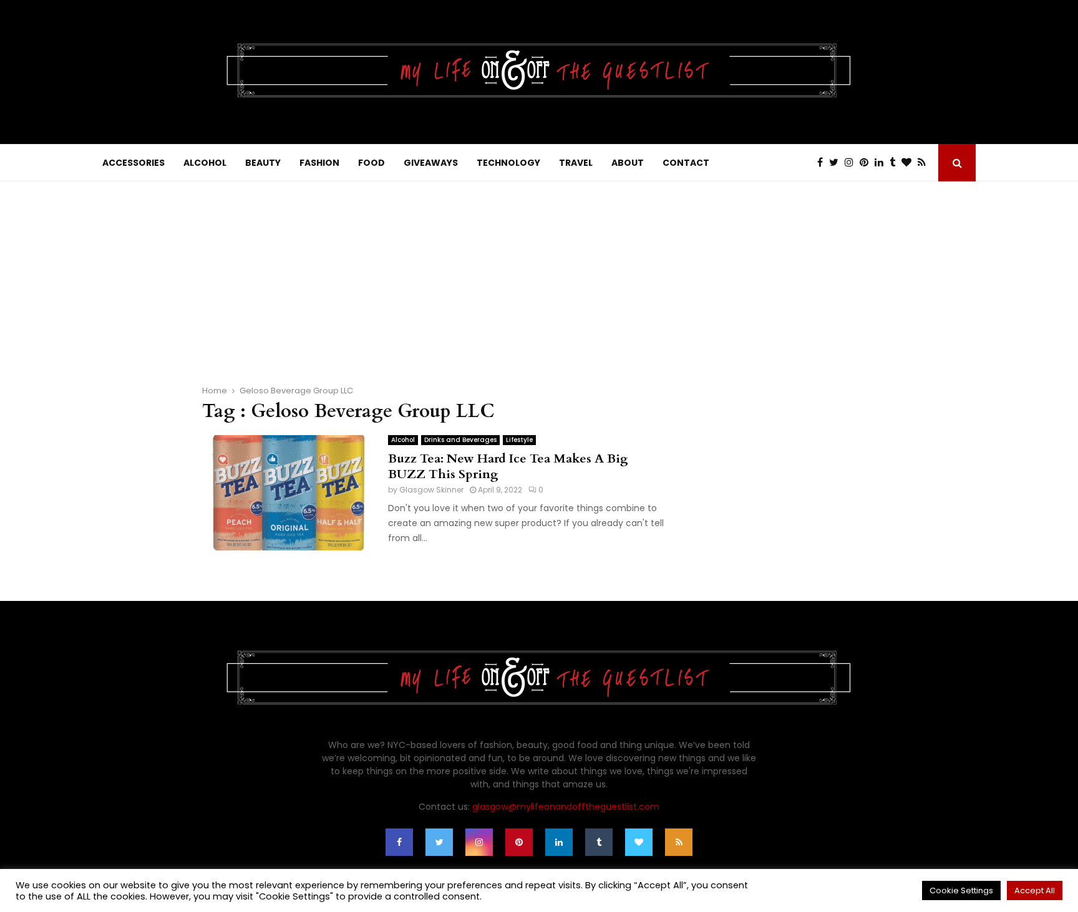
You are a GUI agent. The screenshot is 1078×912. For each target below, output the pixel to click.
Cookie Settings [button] (961, 890)
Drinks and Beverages (460, 439)
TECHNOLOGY (508, 162)
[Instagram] (852, 162)
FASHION (319, 162)
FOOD (371, 162)
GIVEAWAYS (431, 162)
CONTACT (686, 162)
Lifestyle (519, 439)
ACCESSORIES (133, 162)
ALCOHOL (204, 162)
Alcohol (403, 439)
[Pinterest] (867, 162)
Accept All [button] (1034, 890)
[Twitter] (837, 162)
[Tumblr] (895, 162)
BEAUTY (263, 162)
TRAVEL (576, 162)
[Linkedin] (882, 162)
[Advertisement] (539, 275)
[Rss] (925, 162)
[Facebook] (823, 162)
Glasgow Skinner (431, 489)
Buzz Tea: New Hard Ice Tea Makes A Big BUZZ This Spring (508, 466)
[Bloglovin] (909, 162)
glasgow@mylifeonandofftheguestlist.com (565, 806)
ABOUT (627, 162)
